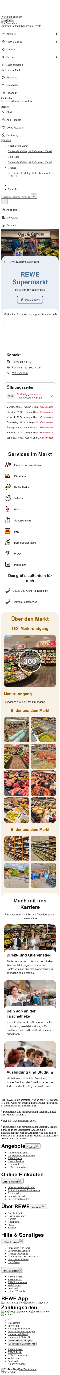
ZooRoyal (13, 1288)
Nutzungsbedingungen (19, 1328)
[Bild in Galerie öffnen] (30, 661)
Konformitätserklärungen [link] (20, 1340)
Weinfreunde (14, 1285)
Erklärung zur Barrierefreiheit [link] (22, 1344)
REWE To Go (15, 1279)
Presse (11, 1224)
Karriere (12, 1218)
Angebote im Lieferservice (21, 1155)
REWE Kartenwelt (17, 1282)
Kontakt (12, 1227)
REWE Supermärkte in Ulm (23, 262)
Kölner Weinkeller (17, 1291)
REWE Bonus (15, 1158)
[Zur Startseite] (12, 6)
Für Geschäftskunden (18, 1199)
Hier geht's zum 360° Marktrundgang (24, 702)
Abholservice (14, 1193)
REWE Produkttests (18, 1167)
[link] (33, 149)
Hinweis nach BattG (18, 1334)
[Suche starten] (34, 196)
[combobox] (16, 197)
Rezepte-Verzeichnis (18, 1253)
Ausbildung (14, 1221)
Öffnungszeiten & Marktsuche (23, 1256)
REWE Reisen (15, 1276)
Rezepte (31, 171)
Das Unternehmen (17, 1216)
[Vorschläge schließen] (4, 201)
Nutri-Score (14, 1262)
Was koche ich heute (18, 1259)
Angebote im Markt (18, 1152)
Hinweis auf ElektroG (19, 1337)
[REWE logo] (6, 140)
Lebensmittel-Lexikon (19, 1250)
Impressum (13, 1325)
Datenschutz (14, 1322)
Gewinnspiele (15, 1164)
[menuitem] (30, 34)
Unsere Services (16, 1161)
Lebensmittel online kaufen (21, 1187)
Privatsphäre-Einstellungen (21, 1331)
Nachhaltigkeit (15, 1213)
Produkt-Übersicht (17, 1196)
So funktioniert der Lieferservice (24, 1190)
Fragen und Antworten (19, 1248)
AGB (10, 1320)
